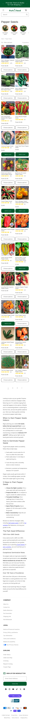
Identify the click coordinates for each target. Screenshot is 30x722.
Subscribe (15, 684)
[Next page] (22, 388)
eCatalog (5, 661)
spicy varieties (7, 547)
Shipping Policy (23, 717)
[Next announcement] (27, 4)
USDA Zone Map (7, 657)
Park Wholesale (7, 619)
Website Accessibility (9, 641)
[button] (3, 10)
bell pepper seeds (13, 523)
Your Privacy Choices (12, 645)
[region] (15, 3)
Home (2, 38)
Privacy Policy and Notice (10, 632)
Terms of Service (15, 717)
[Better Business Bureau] (15, 700)
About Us (5, 604)
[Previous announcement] (3, 4)
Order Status (6, 654)
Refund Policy (7, 717)
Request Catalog (8, 664)
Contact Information (23, 715)
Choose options (8, 70)
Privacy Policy (14, 715)
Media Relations (7, 610)
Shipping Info (7, 616)
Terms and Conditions (9, 638)
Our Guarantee (7, 613)
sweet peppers (21, 544)
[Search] (27, 14)
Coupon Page (7, 667)
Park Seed (7, 715)
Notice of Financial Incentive (11, 629)
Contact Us (6, 607)
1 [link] (8, 388)
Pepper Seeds (8, 38)
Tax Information (7, 635)
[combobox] (15, 14)
